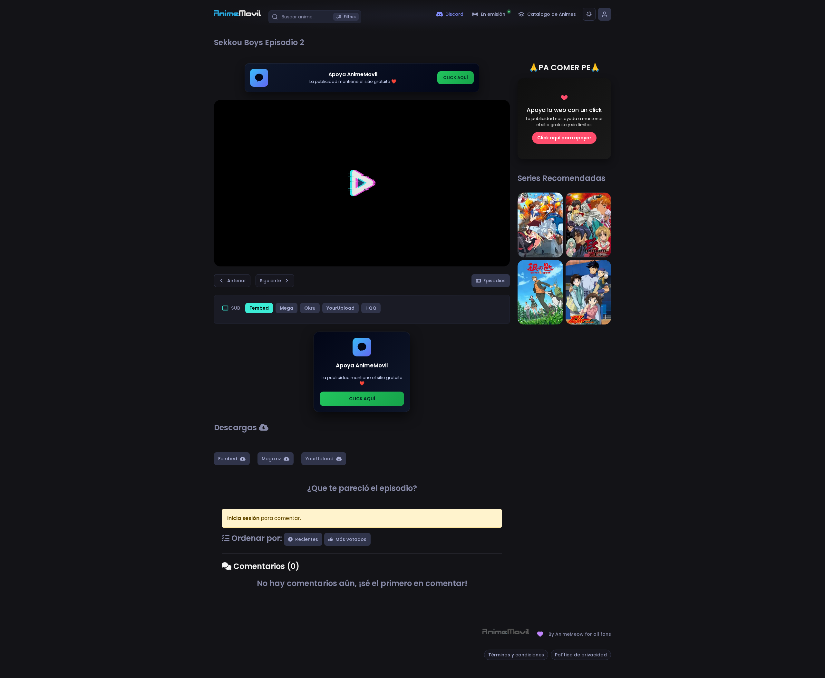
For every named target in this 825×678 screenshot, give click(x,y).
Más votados (350, 539)
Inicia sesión (243, 518)
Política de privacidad (581, 655)
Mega (286, 308)
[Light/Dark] (589, 14)
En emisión (493, 14)
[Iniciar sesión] (604, 14)
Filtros (350, 16)
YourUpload (340, 308)
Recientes (306, 539)
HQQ (370, 308)
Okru (309, 308)
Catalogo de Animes (551, 14)
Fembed (259, 308)
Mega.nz (271, 458)
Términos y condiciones (516, 655)
